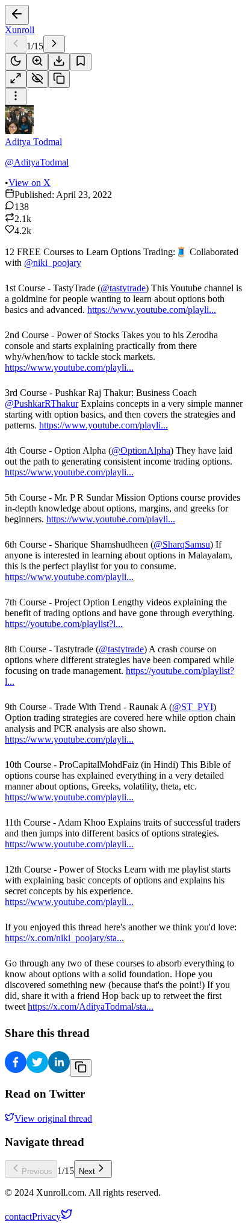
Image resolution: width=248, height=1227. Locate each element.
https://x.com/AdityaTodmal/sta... (90, 1006)
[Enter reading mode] (15, 79)
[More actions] (15, 96)
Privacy (46, 1216)
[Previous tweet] (15, 44)
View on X (29, 183)
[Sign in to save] (80, 61)
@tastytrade (123, 288)
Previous (37, 1171)
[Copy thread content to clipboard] (80, 1068)
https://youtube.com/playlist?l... (64, 624)
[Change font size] (37, 61)
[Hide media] (37, 79)
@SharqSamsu (181, 544)
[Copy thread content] (59, 79)
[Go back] (17, 15)
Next (87, 1171)
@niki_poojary (52, 263)
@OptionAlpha (140, 450)
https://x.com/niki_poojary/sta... (64, 938)
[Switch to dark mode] (15, 61)
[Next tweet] (54, 44)
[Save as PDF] (59, 61)
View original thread (53, 1118)
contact (18, 1216)
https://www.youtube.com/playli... (151, 309)
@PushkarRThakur (41, 403)
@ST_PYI (192, 707)
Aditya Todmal (33, 142)
